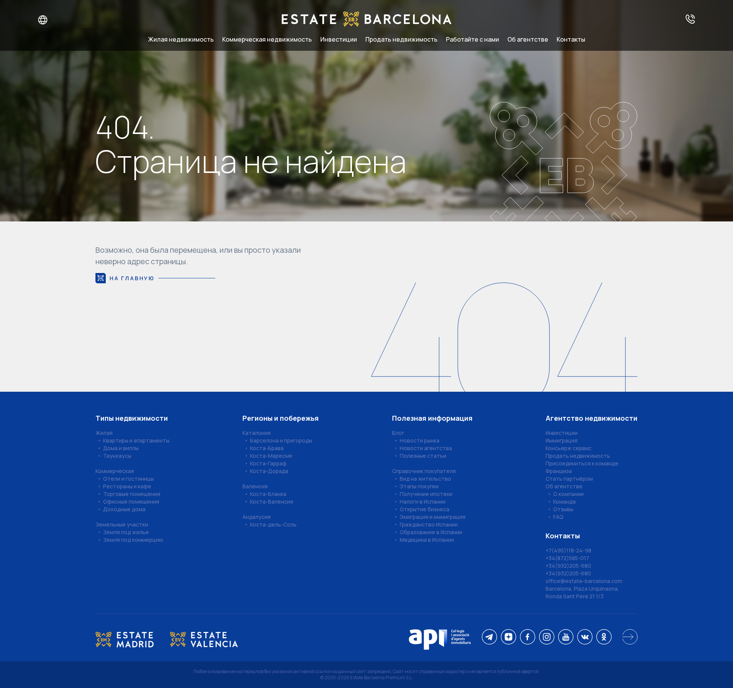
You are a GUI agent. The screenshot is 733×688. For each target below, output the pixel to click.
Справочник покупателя (424, 471)
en (50, 20)
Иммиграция (562, 440)
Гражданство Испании (429, 524)
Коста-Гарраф (268, 463)
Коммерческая (114, 471)
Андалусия (256, 516)
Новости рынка (419, 440)
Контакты (571, 39)
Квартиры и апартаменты (136, 440)
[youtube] (565, 637)
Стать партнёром (569, 478)
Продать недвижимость (401, 39)
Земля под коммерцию (133, 539)
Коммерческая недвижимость (267, 39)
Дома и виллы (121, 448)
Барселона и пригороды (281, 440)
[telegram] (489, 637)
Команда (564, 501)
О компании (568, 493)
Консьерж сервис (568, 448)
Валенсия (255, 486)
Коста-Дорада (269, 471)
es (61, 20)
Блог (398, 432)
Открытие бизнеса (424, 509)
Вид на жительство (425, 478)
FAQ (558, 516)
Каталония (256, 432)
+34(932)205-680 (568, 565)
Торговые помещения (131, 493)
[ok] (604, 637)
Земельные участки (121, 524)
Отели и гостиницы (128, 478)
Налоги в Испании (423, 501)
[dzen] (508, 637)
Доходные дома (124, 509)
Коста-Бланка (268, 493)
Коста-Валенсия (271, 501)
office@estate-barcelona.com (584, 581)
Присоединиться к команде (582, 463)
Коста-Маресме (271, 455)
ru (38, 20)
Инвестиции (338, 39)
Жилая (104, 432)
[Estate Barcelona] (367, 19)
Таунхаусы (117, 455)
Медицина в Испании (427, 539)
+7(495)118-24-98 (568, 550)
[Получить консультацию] (690, 20)
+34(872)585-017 (567, 558)
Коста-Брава (267, 448)
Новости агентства (426, 448)
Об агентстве (527, 39)
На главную (132, 278)
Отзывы (563, 509)
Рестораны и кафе (127, 486)
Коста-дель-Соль (273, 524)
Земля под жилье (126, 532)
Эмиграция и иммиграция (432, 516)
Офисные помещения (131, 501)
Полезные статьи (423, 455)
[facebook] (527, 637)
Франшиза (559, 471)
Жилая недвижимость (181, 39)
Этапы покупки (419, 486)
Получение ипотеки (426, 493)
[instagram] (546, 637)
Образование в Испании (431, 532)
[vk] (585, 637)
